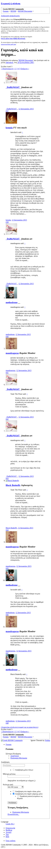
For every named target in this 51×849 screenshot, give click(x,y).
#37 (7, 111)
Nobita (47, 740)
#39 (7, 286)
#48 (7, 723)
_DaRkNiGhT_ (13, 87)
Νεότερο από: (8, 785)
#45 (7, 568)
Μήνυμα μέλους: (9, 774)
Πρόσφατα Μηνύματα (18, 758)
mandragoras (12, 353)
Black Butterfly (13, 485)
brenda (9, 127)
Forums (8, 744)
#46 (7, 615)
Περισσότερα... (13, 814)
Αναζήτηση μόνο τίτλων (24, 770)
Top (7, 834)
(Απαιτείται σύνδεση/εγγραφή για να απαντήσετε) (19, 727)
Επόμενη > (25, 69)
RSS (7, 837)
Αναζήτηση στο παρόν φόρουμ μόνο (28, 794)
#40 (7, 337)
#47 (7, 653)
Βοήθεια (9, 830)
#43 (7, 478)
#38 (7, 222)
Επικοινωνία (10, 828)
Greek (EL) (10, 824)
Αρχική (8, 832)
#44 (7, 530)
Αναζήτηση (14, 756)
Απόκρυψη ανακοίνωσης (10, 16)
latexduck (9, 62)
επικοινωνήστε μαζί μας (8, 44)
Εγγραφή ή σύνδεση (10, 3)
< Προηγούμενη (7, 69)
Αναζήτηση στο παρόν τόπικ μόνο (28, 791)
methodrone (11, 302)
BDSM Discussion (26, 60)
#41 (7, 373)
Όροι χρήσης (10, 841)
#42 (7, 419)
